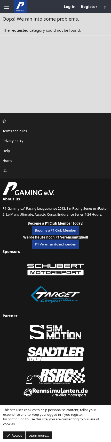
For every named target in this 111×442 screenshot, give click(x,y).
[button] (55, 121)
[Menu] (6, 6)
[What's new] (105, 6)
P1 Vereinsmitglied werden (55, 244)
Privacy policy (13, 140)
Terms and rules (15, 131)
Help (6, 150)
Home (7, 160)
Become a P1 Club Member (55, 230)
